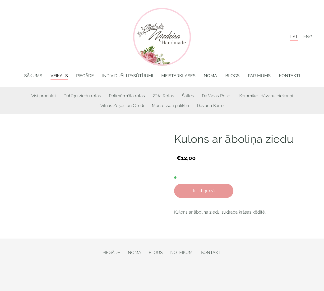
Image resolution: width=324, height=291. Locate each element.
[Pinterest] (156, 274)
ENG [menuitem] (307, 36)
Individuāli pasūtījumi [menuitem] (127, 75)
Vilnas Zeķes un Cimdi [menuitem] (122, 105)
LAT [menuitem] (294, 36)
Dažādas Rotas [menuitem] (216, 95)
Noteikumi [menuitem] (182, 252)
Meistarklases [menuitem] (178, 75)
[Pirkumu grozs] (282, 36)
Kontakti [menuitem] (289, 75)
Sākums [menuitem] (33, 75)
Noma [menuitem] (210, 75)
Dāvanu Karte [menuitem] (210, 105)
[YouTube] (179, 274)
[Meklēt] (270, 36)
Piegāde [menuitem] (85, 75)
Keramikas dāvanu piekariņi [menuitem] (266, 95)
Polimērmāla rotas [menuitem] (127, 95)
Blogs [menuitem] (232, 75)
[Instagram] (168, 274)
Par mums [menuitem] (259, 75)
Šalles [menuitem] (188, 95)
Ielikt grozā (204, 190)
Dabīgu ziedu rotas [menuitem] (82, 95)
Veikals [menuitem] (59, 75)
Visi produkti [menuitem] (43, 95)
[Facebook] (144, 274)
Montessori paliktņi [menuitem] (170, 105)
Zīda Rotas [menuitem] (163, 95)
